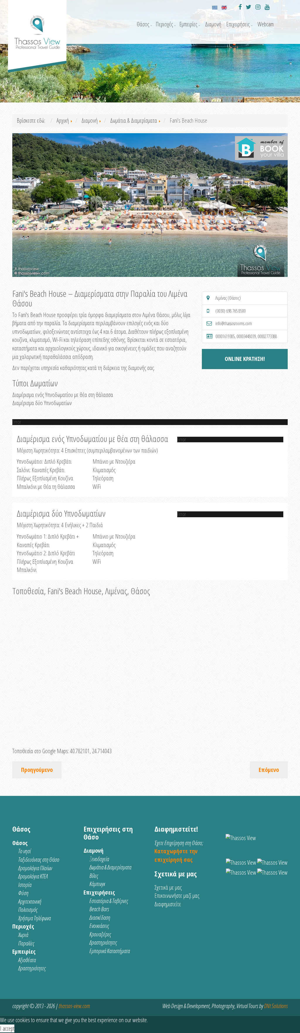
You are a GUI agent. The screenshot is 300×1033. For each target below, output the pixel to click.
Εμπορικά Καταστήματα (109, 951)
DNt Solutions (276, 1006)
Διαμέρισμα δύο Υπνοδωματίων (42, 403)
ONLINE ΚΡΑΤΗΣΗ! (245, 359)
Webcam (266, 24)
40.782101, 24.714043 (91, 751)
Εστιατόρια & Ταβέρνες (108, 901)
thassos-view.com (74, 1006)
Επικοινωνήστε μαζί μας (176, 896)
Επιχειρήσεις (238, 24)
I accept (7, 1028)
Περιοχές (164, 24)
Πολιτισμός (28, 910)
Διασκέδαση (99, 917)
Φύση (23, 893)
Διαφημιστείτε (167, 904)
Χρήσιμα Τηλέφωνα (34, 918)
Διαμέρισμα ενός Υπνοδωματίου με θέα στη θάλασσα (62, 395)
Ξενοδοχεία (99, 859)
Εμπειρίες (188, 24)
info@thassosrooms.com (233, 323)
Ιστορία (24, 885)
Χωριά (23, 935)
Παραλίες (26, 943)
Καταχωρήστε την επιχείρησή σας (175, 855)
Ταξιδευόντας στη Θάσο (38, 860)
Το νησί (24, 851)
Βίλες (93, 876)
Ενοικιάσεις (99, 926)
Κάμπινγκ (97, 884)
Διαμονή (213, 24)
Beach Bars (99, 909)
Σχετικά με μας (168, 887)
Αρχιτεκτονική (29, 901)
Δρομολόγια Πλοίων (35, 868)
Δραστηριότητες (32, 968)
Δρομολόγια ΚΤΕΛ (33, 876)
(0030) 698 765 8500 (230, 311)
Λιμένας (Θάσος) (228, 298)
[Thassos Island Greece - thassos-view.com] (37, 26)
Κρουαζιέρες (100, 934)
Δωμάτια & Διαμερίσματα (110, 867)
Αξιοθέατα (27, 960)
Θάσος (143, 24)
